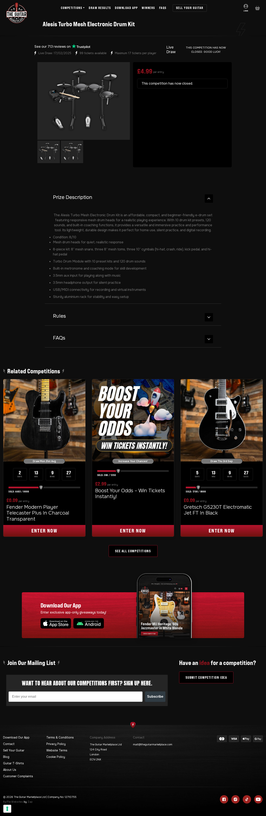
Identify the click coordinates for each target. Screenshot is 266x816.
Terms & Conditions (60, 737)
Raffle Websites (13, 802)
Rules (59, 316)
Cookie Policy (55, 757)
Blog (6, 757)
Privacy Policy (56, 744)
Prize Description (72, 197)
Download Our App (16, 737)
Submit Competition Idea (206, 677)
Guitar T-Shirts (13, 763)
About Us (9, 770)
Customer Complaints (18, 776)
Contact (9, 744)
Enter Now (44, 531)
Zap (30, 802)
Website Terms (56, 750)
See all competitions (133, 551)
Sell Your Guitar (13, 750)
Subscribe (155, 696)
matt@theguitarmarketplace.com (152, 744)
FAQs (59, 338)
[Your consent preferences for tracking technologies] (7, 809)
